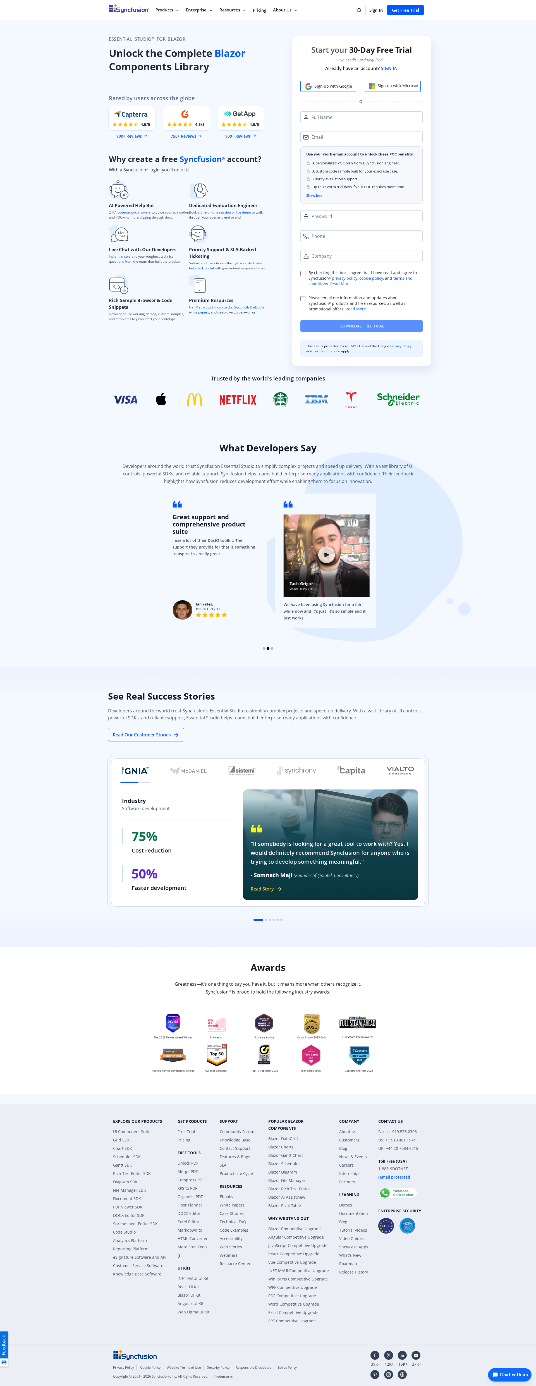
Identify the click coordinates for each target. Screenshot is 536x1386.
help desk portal (201, 268)
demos (151, 314)
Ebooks (226, 1196)
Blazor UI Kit (189, 1295)
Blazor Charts (280, 1147)
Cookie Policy (150, 1367)
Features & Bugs (235, 1156)
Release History (353, 1272)
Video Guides (351, 1238)
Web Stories (231, 1246)
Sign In (376, 10)
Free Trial (186, 1131)
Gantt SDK (122, 1165)
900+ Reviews (129, 136)
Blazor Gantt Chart (285, 1155)
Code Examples (234, 1230)
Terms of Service (326, 351)
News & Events (353, 1156)
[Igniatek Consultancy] (135, 771)
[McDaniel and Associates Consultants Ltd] (188, 771)
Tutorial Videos (353, 1230)
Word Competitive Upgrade (293, 1304)
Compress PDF (191, 1179)
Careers (346, 1165)
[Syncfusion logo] (135, 1354)
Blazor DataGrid (283, 1138)
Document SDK (127, 1198)
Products (164, 10)
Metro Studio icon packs (214, 307)
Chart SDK (122, 1148)
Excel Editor (188, 1221)
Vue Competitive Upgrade (292, 1262)
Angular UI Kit (191, 1303)
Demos (345, 1205)
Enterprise (196, 10)
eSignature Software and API (139, 1257)
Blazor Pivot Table (284, 1205)
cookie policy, (371, 278)
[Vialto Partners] (400, 771)
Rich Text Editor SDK (132, 1173)
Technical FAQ (233, 1221)
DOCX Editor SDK (129, 1215)
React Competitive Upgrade (293, 1253)
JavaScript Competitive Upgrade (297, 1245)
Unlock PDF (188, 1163)
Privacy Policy (400, 346)
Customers (349, 1140)
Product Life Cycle (236, 1173)
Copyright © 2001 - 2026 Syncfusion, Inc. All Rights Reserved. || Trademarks (173, 1376)
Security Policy (218, 1367)
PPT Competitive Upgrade (292, 1320)
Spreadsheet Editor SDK (135, 1223)
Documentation (353, 1213)
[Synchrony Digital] (296, 771)
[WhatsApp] (398, 1190)
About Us (282, 10)
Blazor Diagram (282, 1172)
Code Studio (124, 1232)
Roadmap (348, 1263)
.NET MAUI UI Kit (193, 1278)
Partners (347, 1181)
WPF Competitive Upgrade (292, 1287)
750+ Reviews (183, 136)
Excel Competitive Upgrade (293, 1312)
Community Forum (237, 1131)
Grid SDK (121, 1140)
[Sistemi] (242, 771)
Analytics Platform (130, 1240)
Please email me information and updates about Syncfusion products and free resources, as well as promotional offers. (356, 303)
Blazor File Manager (286, 1180)
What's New (350, 1255)
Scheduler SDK (127, 1156)
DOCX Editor (189, 1213)
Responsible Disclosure (254, 1367)
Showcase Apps (353, 1246)
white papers (199, 312)
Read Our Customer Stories (142, 735)
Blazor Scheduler (284, 1163)
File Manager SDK (129, 1190)
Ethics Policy (287, 1367)
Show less (314, 195)
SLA (223, 1165)
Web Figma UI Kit (193, 1312)
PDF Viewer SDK (127, 1207)
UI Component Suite (131, 1131)
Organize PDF (190, 1196)
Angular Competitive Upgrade (296, 1237)
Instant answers (121, 256)
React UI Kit (188, 1286)
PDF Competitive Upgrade (292, 1295)
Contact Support (235, 1148)
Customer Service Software (138, 1265)
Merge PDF (188, 1171)
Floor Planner (190, 1205)
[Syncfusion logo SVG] (129, 8)
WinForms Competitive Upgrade (298, 1279)
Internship (349, 1173)
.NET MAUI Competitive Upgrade (298, 1270)
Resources (229, 10)
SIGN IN (389, 68)
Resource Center (235, 1263)
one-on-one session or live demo (225, 212)
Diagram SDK (125, 1181)
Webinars (229, 1255)
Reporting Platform (131, 1248)
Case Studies (232, 1213)
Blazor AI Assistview (286, 1197)
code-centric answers (134, 212)
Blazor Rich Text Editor (289, 1188)
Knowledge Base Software (137, 1274)
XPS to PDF (187, 1188)
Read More (340, 283)
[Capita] (351, 771)
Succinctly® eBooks (249, 307)
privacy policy (344, 278)
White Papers (232, 1205)
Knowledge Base (235, 1140)
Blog (343, 1148)
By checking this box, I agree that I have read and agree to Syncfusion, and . (362, 278)
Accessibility (231, 1238)
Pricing (259, 10)
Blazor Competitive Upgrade (294, 1228)
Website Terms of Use (184, 1367)
